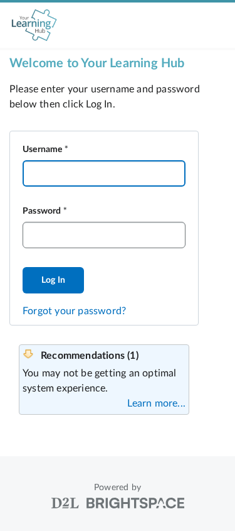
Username (43, 149)
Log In (53, 280)
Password (42, 211)
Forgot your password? (74, 311)
